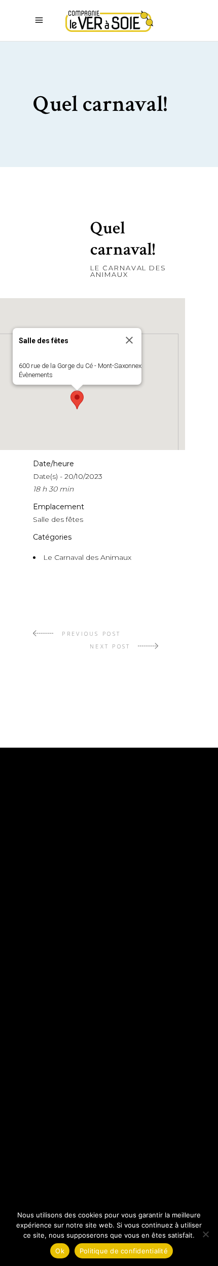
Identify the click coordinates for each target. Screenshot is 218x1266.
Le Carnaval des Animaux (128, 271)
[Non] (205, 1234)
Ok (59, 1251)
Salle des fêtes (58, 519)
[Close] (129, 340)
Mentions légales (74, 1137)
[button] (77, 400)
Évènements (36, 375)
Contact (53, 1122)
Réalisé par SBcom (76, 1168)
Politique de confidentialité (100, 1153)
